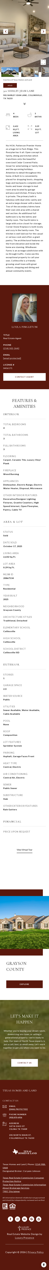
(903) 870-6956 (15, 1117)
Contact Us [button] (25, 1063)
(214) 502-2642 (11, 348)
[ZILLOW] (38, 1219)
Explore (24, 984)
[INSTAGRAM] (17, 1219)
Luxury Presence (24, 1237)
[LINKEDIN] (24, 1219)
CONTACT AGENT (24, 377)
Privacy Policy (36, 1252)
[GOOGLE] (31, 1219)
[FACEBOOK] (10, 1219)
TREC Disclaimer (11, 1191)
